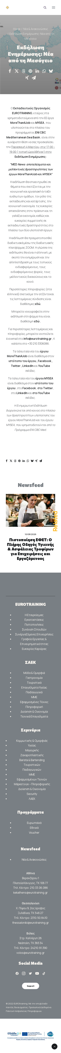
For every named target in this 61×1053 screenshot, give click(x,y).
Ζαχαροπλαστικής (32, 755)
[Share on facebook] (10, 71)
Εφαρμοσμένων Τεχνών (32, 779)
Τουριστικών (32, 765)
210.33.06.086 (39, 888)
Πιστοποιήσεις (34, 624)
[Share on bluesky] (51, 71)
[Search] (44, 7)
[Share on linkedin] (37, 71)
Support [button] (30, 986)
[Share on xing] (27, 77)
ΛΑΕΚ (32, 799)
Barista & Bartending (32, 760)
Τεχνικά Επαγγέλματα (34, 716)
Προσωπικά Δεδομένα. (40, 1007)
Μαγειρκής (32, 750)
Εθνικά (34, 828)
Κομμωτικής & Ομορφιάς (32, 741)
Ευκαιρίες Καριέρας (34, 649)
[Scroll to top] (54, 1046)
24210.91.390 (39, 948)
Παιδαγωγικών (32, 769)
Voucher (34, 832)
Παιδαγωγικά (34, 692)
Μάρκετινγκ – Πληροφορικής (32, 784)
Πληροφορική (34, 707)
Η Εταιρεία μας (34, 615)
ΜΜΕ (34, 697)
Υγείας (32, 745)
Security (32, 794)
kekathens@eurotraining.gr (30, 892)
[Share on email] (34, 77)
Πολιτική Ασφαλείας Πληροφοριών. (24, 1011)
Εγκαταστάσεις (34, 620)
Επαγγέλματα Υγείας (34, 687)
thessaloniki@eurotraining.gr (30, 923)
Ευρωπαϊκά (34, 823)
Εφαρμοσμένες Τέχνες (34, 702)
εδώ (37, 304)
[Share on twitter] (17, 71)
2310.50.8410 (39, 918)
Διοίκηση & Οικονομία (34, 711)
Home (16, 29)
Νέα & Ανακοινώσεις (35, 29)
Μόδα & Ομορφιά (34, 673)
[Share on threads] (23, 71)
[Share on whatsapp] (44, 71)
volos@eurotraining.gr (30, 953)
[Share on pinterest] (30, 71)
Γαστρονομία (34, 678)
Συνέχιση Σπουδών (34, 629)
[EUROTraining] (30, 7)
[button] (53, 7)
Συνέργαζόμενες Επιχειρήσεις (34, 634)
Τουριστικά (34, 682)
